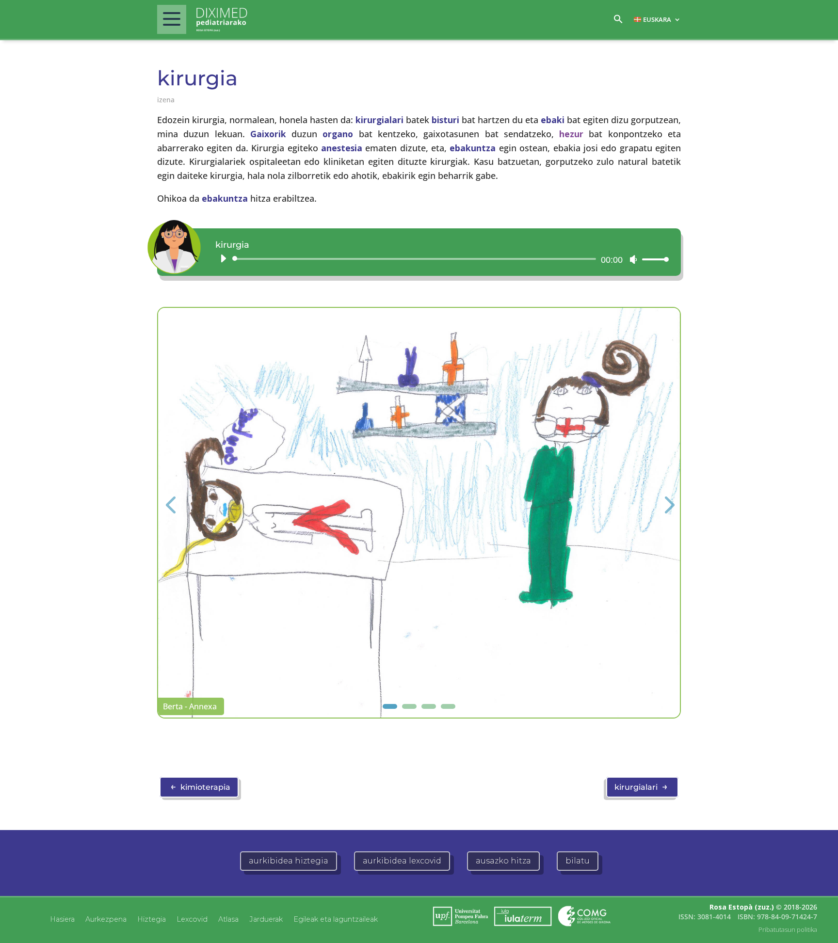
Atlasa (228, 919)
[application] (440, 259)
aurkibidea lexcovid (402, 860)
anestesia (341, 148)
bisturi (445, 120)
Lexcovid (192, 919)
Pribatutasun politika (787, 929)
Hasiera (62, 919)
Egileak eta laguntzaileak (335, 919)
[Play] (223, 258)
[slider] (652, 259)
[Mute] (633, 259)
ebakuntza (473, 148)
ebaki (552, 120)
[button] (618, 21)
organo (337, 134)
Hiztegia (151, 919)
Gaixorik (268, 134)
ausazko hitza (503, 860)
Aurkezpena (106, 919)
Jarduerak (266, 919)
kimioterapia (200, 786)
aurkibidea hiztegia (288, 860)
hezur (571, 134)
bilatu (577, 860)
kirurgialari (379, 120)
